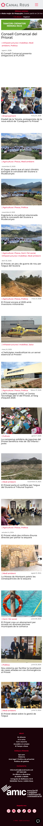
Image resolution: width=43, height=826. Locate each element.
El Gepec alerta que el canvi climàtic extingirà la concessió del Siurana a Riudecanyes (20, 171)
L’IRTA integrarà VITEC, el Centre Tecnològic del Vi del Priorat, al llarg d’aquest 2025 (19, 395)
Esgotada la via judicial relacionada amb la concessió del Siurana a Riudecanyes (19, 217)
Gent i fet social (28, 253)
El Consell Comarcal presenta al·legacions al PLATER (16, 54)
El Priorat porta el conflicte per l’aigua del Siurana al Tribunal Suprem (20, 486)
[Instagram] (8, 811)
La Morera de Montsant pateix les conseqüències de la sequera (18, 577)
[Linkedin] (29, 811)
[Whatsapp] (34, 811)
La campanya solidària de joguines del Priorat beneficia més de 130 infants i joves (21, 441)
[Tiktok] (24, 811)
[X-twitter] (19, 811)
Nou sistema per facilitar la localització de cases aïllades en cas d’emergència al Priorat (21, 670)
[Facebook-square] (14, 811)
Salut (31, 344)
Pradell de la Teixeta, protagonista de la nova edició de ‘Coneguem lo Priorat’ (21, 120)
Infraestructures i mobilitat (15, 43)
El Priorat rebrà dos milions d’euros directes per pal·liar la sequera (19, 536)
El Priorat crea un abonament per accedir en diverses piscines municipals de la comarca (18, 624)
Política (14, 46)
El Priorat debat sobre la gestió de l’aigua (18, 715)
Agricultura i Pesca (11, 162)
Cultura (6, 436)
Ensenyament (9, 116)
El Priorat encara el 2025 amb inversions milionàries (16, 303)
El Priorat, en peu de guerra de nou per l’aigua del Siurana (21, 264)
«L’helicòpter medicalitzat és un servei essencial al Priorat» (20, 353)
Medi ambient (27, 162)
